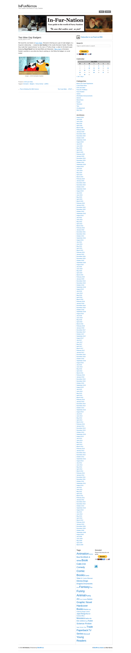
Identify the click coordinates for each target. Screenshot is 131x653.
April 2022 (79, 223)
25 (94, 72)
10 (89, 68)
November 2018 (81, 307)
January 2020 (80, 279)
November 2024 (81, 160)
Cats (79, 564)
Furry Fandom (80, 91)
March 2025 (80, 152)
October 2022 (80, 211)
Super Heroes (80, 627)
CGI (84, 564)
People (79, 102)
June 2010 (79, 514)
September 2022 (81, 213)
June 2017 (79, 342)
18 (94, 70)
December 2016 (81, 354)
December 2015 (81, 379)
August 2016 (80, 362)
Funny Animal (39, 84)
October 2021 (80, 236)
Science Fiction (84, 623)
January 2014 (80, 426)
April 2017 (79, 346)
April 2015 (79, 395)
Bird (82, 557)
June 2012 (79, 465)
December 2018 (81, 305)
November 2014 (81, 405)
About (101, 11)
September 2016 (81, 360)
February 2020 (81, 277)
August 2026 (80, 117)
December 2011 (81, 477)
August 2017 (80, 338)
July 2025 (79, 144)
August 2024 (80, 166)
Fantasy (84, 586)
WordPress (40, 647)
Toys (78, 106)
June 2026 (79, 121)
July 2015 (79, 389)
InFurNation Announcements (84, 96)
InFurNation (27, 6)
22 (80, 72)
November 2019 (81, 283)
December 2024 (81, 158)
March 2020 (80, 275)
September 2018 (81, 311)
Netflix (87, 618)
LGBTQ (46, 84)
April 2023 (79, 199)
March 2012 (80, 471)
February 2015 (81, 399)
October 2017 (80, 334)
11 (94, 68)
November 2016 (81, 356)
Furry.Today (38, 43)
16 (84, 70)
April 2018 (79, 322)
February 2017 (81, 350)
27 (103, 72)
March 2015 (80, 397)
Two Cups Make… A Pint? (65, 89)
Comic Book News (82, 85)
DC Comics (84, 578)
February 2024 (81, 179)
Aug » (82, 76)
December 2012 (81, 452)
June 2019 (79, 293)
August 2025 (80, 142)
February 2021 (81, 252)
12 (98, 68)
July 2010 (79, 512)
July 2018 (79, 315)
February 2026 (81, 129)
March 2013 (80, 446)
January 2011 (80, 499)
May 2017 (79, 344)
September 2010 (81, 508)
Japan (79, 614)
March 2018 (80, 324)
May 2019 (79, 295)
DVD (78, 587)
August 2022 (80, 215)
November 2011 (81, 479)
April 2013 (79, 444)
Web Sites (79, 110)
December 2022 (81, 207)
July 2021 (79, 242)
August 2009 (80, 534)
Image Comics (86, 611)
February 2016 (81, 375)
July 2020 (79, 266)
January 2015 (80, 401)
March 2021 (80, 250)
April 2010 (79, 518)
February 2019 (81, 301)
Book (85, 560)
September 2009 (81, 532)
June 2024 (79, 170)
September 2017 (81, 336)
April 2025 (79, 150)
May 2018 (79, 320)
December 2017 (81, 330)
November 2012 (81, 454)
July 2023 (79, 193)
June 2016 (79, 367)
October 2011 (80, 481)
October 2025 (80, 138)
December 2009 (81, 526)
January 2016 (80, 377)
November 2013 (81, 430)
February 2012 (81, 473)
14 (108, 68)
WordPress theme (98, 647)
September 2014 (81, 410)
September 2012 (81, 459)
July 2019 (79, 291)
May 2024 (79, 172)
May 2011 (79, 491)
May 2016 (79, 369)
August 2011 (80, 485)
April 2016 (79, 371)
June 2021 (79, 244)
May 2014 (79, 418)
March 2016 (80, 373)
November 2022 (81, 209)
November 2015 (81, 381)
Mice (83, 616)
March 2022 (80, 225)
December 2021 (81, 232)
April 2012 (79, 469)
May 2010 (79, 516)
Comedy (81, 567)
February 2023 (81, 203)
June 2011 (79, 489)
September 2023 (81, 189)
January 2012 (80, 475)
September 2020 (81, 262)
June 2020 (79, 268)
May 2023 (79, 197)
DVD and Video (28, 82)
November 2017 (81, 332)
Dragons (80, 584)
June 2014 (79, 416)
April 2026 (79, 125)
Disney (80, 581)
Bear (78, 557)
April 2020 (79, 273)
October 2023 (80, 187)
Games (79, 94)
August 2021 (80, 240)
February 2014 (81, 424)
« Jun (78, 76)
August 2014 (80, 412)
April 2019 (79, 297)
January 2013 (80, 450)
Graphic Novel (84, 602)
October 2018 (80, 309)
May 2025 (79, 148)
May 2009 (79, 540)
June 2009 (79, 538)
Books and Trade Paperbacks (85, 83)
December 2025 (81, 134)
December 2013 (81, 428)
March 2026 (80, 127)
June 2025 (79, 146)
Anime (91, 554)
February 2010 (81, 522)
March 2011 (80, 495)
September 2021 (81, 238)
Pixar (86, 621)
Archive (108, 11)
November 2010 (81, 504)
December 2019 (81, 281)
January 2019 (80, 303)
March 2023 (80, 201)
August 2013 (80, 436)
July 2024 (79, 168)
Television (79, 104)
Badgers (32, 84)
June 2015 (79, 391)
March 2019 (80, 299)
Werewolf (87, 634)
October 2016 (80, 358)
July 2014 (79, 414)
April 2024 (79, 174)
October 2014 (80, 407)
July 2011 (79, 487)
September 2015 (81, 385)
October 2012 (80, 456)
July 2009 (79, 536)
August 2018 (80, 313)
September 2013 (81, 434)
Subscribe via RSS (91, 37)
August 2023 (80, 191)
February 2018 (81, 326)
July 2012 (79, 463)
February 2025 (81, 154)
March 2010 (80, 520)
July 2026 (79, 119)
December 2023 (81, 183)
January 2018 (80, 328)
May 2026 (79, 123)
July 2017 (79, 340)
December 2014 (81, 403)
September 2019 (81, 287)
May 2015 (79, 393)
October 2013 (80, 432)
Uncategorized (81, 108)
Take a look (57, 49)
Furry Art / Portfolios (82, 89)
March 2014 (80, 422)
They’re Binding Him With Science (29, 89)
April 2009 (79, 542)
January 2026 (80, 131)
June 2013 (79, 440)
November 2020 (81, 258)
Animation (26, 84)
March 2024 (80, 176)
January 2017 (80, 352)
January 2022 (80, 230)
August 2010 (80, 510)
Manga (83, 614)
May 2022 (79, 221)
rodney (28, 39)
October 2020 (80, 260)
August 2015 (80, 387)
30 (84, 74)
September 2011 (81, 483)
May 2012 (79, 467)
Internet (79, 98)
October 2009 (80, 530)
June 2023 (79, 195)
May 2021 (79, 246)
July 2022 (79, 217)
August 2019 (80, 289)
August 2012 (80, 461)
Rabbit (90, 621)
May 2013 (79, 442)
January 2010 (80, 524)
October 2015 (80, 383)
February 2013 (81, 448)
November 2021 (81, 234)
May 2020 (79, 271)
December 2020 (81, 256)
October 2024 (80, 162)
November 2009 (81, 528)
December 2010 (81, 502)
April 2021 (79, 248)
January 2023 (80, 205)
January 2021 (80, 254)
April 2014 (79, 420)
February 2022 (81, 228)
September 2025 (81, 140)
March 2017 (80, 348)
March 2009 (80, 544)
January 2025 (80, 156)
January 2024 (80, 180)
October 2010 (80, 506)
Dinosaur (90, 578)
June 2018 (79, 317)
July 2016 (79, 365)
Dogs (85, 581)
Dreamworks (88, 584)
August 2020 (80, 264)
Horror (86, 609)
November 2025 (81, 136)
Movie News (80, 100)
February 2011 (81, 497)
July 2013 (79, 438)
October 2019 (80, 285)
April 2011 (79, 493)
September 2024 (81, 164)
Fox (91, 587)
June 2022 (79, 219)
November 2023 (81, 185)
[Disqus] (46, 117)
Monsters (81, 618)
